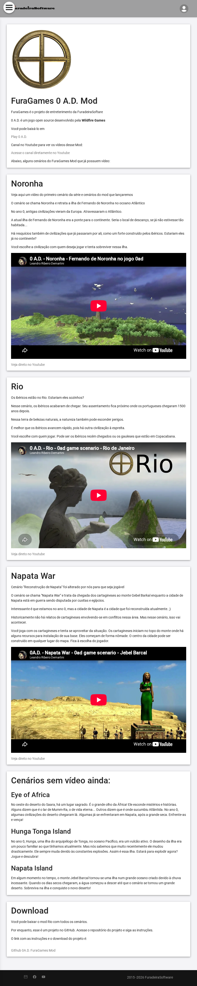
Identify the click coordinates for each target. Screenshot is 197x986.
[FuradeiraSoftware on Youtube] (46, 977)
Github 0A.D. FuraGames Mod (33, 950)
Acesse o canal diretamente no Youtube (40, 153)
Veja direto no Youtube (28, 365)
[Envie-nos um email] (28, 977)
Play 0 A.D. (19, 137)
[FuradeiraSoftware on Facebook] (37, 977)
